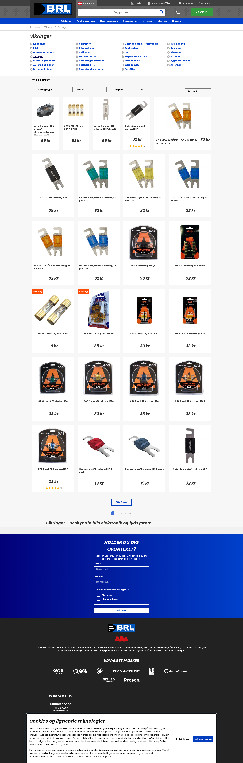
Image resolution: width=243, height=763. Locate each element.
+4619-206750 (60, 707)
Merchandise (132, 60)
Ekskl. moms (205, 3)
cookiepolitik (104, 731)
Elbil (35, 48)
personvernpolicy (152, 750)
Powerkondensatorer (91, 69)
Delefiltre (130, 69)
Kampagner (130, 21)
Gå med (121, 610)
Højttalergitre (87, 64)
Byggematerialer (180, 60)
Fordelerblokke (87, 56)
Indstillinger (182, 739)
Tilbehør (48, 27)
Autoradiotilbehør (43, 64)
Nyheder (148, 21)
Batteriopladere (42, 69)
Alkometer (176, 52)
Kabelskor (39, 43)
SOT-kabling (177, 43)
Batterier (175, 56)
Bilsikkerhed (132, 48)
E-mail (97, 563)
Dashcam (175, 48)
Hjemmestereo (109, 21)
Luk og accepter (203, 739)
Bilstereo (66, 21)
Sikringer (63, 27)
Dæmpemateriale (43, 52)
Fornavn (98, 576)
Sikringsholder (87, 48)
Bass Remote (132, 64)
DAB (127, 52)
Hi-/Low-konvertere (136, 56)
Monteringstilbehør (44, 60)
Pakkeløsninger (85, 21)
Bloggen (177, 21)
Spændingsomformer (91, 60)
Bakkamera (85, 52)
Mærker (162, 21)
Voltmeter (85, 43)
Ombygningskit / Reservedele (141, 43)
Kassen (201, 12)
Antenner (175, 64)
